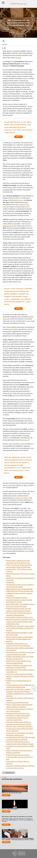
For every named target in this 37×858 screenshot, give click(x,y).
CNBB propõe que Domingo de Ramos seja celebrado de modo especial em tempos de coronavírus (19, 593)
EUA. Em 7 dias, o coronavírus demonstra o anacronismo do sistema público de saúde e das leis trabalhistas (19, 729)
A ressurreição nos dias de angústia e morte (19, 617)
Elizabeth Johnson (17, 200)
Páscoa (25, 78)
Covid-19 (18, 57)
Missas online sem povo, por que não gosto (19, 589)
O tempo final (10, 582)
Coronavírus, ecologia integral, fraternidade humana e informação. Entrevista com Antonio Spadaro (20, 676)
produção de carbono (21, 498)
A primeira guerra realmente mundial (17, 702)
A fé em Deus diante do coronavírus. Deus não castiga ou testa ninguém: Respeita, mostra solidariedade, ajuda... (20, 622)
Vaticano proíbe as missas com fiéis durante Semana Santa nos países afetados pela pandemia (19, 639)
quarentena (25, 440)
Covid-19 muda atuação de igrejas (16, 597)
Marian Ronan (7, 226)
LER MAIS (6, 795)
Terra (8, 485)
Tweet (19, 136)
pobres (23, 348)
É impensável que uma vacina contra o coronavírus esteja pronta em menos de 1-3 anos (19, 757)
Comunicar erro (8, 772)
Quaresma (6, 106)
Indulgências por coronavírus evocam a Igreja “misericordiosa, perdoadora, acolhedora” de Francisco (20, 628)
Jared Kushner (13, 329)
